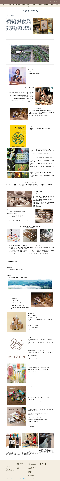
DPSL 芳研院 (18, 4)
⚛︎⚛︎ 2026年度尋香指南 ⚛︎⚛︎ (26, 4)
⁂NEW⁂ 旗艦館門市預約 (10, 4)
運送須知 (18, 468)
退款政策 (18, 467)
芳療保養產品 (40, 4)
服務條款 (18, 464)
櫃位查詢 (18, 469)
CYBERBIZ (37, 478)
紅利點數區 (51, 4)
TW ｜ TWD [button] (51, 1)
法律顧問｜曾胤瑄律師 (20, 463)
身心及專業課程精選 (30, 6)
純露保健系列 (46, 4)
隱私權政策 (18, 465)
